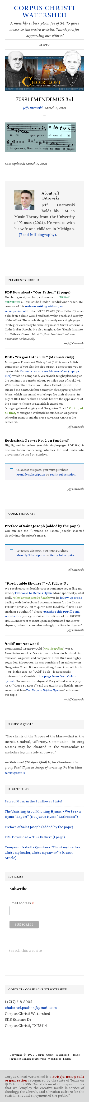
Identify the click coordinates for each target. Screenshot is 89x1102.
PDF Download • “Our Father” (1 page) (35, 837)
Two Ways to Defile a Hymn (33, 593)
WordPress (54, 1058)
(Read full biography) (37, 234)
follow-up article (71, 597)
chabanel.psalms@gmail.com (31, 1007)
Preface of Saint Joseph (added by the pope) (39, 827)
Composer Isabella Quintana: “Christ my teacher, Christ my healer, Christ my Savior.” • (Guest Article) (43, 852)
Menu (44, 45)
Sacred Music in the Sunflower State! (33, 801)
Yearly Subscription (62, 474)
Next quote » (15, 773)
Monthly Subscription (30, 474)
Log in (67, 1058)
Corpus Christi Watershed (44, 11)
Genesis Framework (34, 1058)
